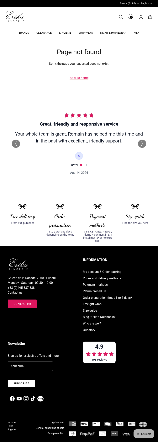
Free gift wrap (92, 304)
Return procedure (94, 291)
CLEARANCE (44, 32)
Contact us (15, 292)
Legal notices (57, 422)
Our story (89, 330)
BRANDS (23, 32)
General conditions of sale (50, 427)
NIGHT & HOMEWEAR (113, 32)
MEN (137, 32)
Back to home (79, 78)
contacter (22, 304)
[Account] (140, 17)
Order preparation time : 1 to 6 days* (107, 298)
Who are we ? (92, 323)
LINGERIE (65, 32)
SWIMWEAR (85, 32)
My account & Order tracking (102, 272)
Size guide (90, 310)
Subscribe (21, 383)
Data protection (55, 433)
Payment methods (95, 284)
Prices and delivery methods (102, 278)
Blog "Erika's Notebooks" (99, 317)
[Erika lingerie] (15, 16)
